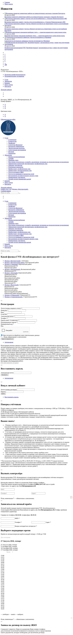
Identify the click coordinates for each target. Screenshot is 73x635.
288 (6, 65)
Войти (3, 393)
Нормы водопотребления (16, 157)
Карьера (7, 83)
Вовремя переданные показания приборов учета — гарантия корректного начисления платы (35, 36)
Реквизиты (11, 153)
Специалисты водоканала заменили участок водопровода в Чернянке (27, 41)
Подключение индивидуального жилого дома (23, 175)
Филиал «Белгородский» (20, 189)
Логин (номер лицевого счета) (11, 308)
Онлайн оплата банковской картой (19, 179)
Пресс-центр (9, 85)
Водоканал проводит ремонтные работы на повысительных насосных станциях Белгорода (34, 17)
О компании (12, 139)
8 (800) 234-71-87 (6, 189)
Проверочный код (7, 324)
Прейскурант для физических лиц (19, 169)
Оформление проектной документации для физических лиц (27, 163)
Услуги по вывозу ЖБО (16, 172)
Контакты (8, 86)
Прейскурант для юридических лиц (20, 170)
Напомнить (5, 375)
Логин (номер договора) (9, 389)
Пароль (3, 391)
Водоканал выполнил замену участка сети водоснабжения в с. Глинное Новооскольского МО (35, 22)
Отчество (4, 314)
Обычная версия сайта (8, 119)
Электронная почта (7, 316)
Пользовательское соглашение (14, 76)
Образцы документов (15, 165)
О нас (6, 79)
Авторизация (9, 342)
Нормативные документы (16, 177)
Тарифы (11, 158)
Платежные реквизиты (15, 167)
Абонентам (8, 81)
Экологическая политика (16, 148)
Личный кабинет (6, 89)
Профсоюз (11, 143)
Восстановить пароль (11, 397)
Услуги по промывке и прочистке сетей (21, 174)
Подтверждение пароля (9, 322)
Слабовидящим (6, 191)
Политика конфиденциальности (15, 74)
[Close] (1, 253)
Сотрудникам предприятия (17, 150)
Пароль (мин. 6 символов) (10, 320)
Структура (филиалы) (15, 145)
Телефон (4, 318)
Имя (2, 312)
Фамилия (4, 310)
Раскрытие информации (16, 146)
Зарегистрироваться (7, 339)
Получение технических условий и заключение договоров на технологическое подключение (38, 162)
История (11, 151)
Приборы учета (13, 160)
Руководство (12, 141)
